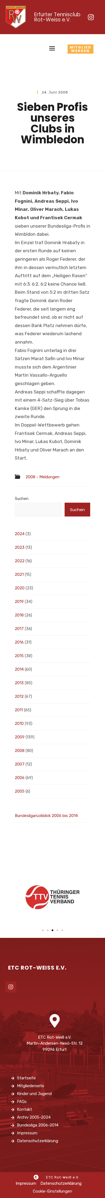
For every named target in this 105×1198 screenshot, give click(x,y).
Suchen (22, 498)
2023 (19, 547)
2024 (19, 533)
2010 (19, 723)
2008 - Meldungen (43, 477)
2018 (19, 615)
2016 (19, 642)
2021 (19, 574)
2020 (19, 588)
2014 (19, 669)
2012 (19, 696)
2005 (19, 791)
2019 (19, 601)
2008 (19, 750)
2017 (19, 628)
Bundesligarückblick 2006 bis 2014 (46, 815)
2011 (19, 710)
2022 (19, 560)
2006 (19, 777)
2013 (19, 682)
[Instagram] (90, 17)
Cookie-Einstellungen (52, 1191)
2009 (19, 737)
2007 (19, 764)
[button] (43, 930)
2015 (19, 655)
